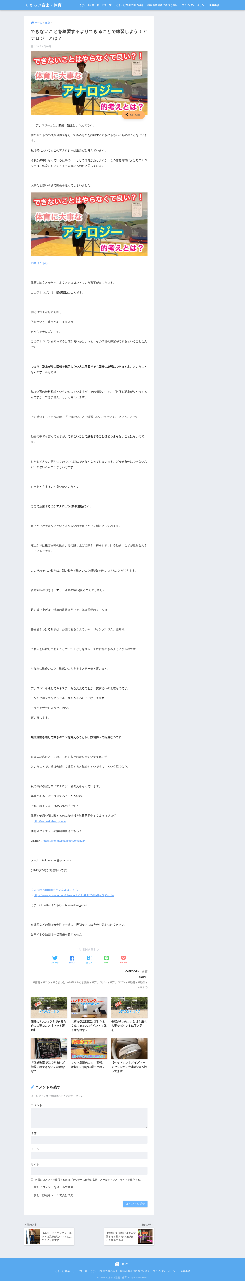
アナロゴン (118, 982)
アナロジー (100, 982)
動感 (132, 982)
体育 (145, 971)
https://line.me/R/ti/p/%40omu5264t (64, 840)
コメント (36, 1105)
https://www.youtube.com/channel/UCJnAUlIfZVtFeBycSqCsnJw (74, 895)
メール (35, 1149)
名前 (33, 1133)
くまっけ (36, 889)
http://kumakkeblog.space (50, 821)
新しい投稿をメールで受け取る (54, 1195)
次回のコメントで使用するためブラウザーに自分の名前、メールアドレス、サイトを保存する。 (88, 1179)
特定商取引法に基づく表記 (163, 5)
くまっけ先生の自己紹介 (129, 5)
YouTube (47, 889)
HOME (125, 1264)
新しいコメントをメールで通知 (54, 1187)
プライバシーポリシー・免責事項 (200, 5)
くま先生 (84, 982)
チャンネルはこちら (65, 889)
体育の (144, 987)
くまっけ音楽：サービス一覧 (95, 5)
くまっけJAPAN (64, 982)
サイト (35, 1164)
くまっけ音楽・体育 (43, 5)
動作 (142, 982)
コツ (47, 982)
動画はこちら (39, 263)
